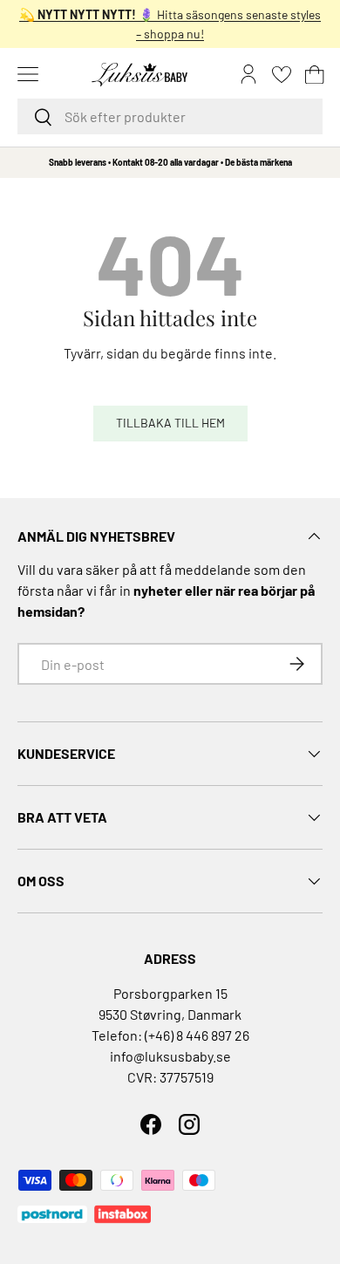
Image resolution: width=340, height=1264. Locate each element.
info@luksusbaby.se (170, 1056)
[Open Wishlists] (281, 74)
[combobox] (170, 116)
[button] (314, 74)
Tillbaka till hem (170, 422)
